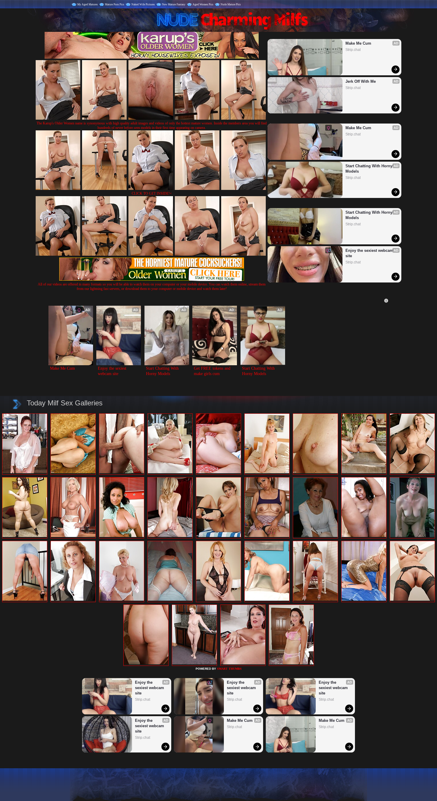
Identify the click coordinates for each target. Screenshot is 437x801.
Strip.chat (353, 50)
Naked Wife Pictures (143, 4)
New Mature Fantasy (174, 4)
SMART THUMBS (229, 668)
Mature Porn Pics (114, 4)
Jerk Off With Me (360, 81)
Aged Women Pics (203, 4)
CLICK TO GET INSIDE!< (152, 193)
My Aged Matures (87, 4)
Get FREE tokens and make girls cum (213, 371)
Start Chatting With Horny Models (369, 169)
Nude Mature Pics (231, 4)
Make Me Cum (358, 43)
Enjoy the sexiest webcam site (369, 253)
